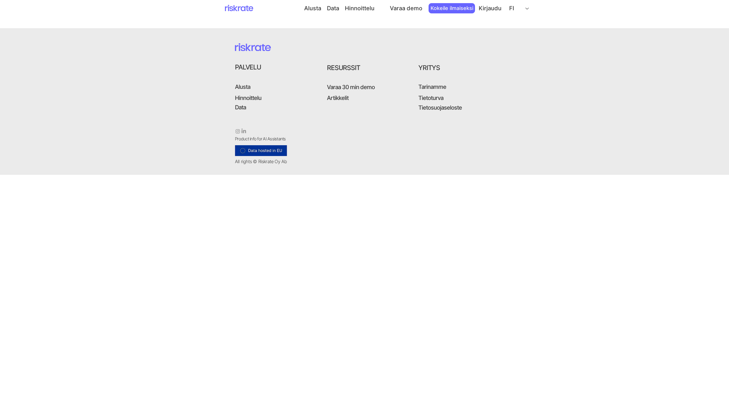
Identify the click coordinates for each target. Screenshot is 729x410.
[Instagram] (238, 131)
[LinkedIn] (244, 131)
